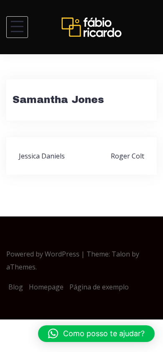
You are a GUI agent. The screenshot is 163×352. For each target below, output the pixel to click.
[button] (96, 333)
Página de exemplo (99, 287)
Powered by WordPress (42, 254)
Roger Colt (127, 156)
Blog (15, 287)
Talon (121, 254)
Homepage (46, 287)
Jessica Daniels (42, 156)
